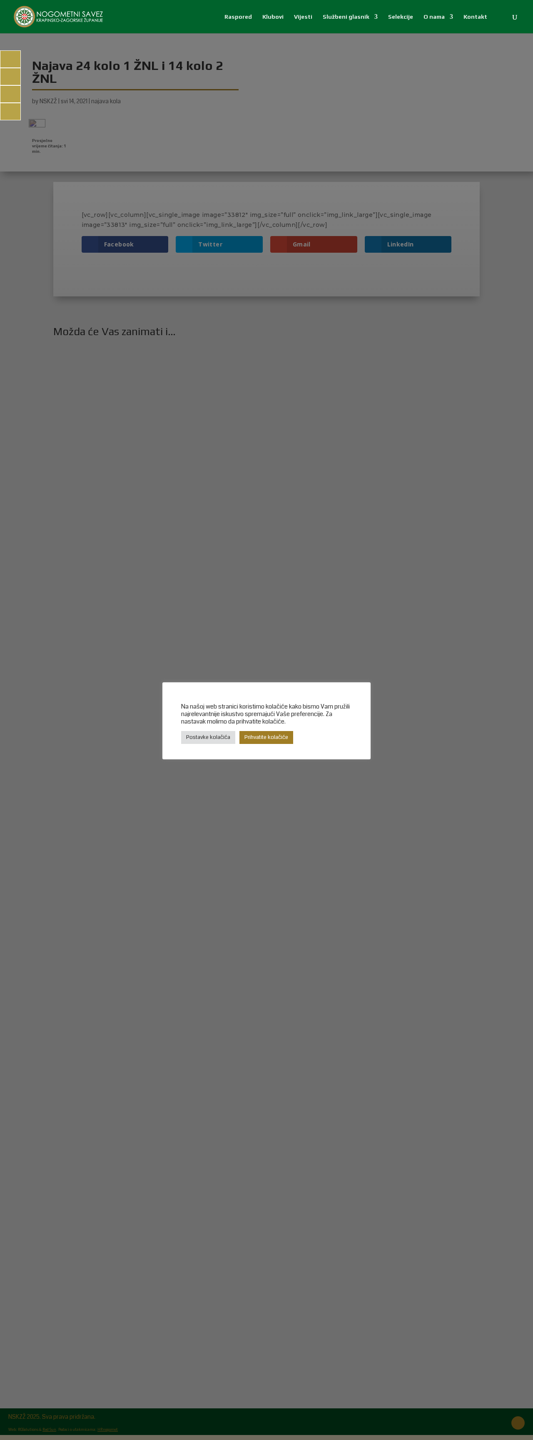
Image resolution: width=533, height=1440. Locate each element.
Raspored (238, 17)
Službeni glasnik (346, 17)
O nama (434, 17)
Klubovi (273, 17)
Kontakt (475, 17)
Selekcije (400, 17)
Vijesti (303, 17)
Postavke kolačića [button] (208, 737)
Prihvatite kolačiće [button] (266, 737)
